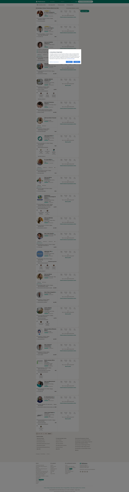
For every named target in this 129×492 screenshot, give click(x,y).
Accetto (76, 61)
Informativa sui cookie (70, 58)
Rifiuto (69, 61)
